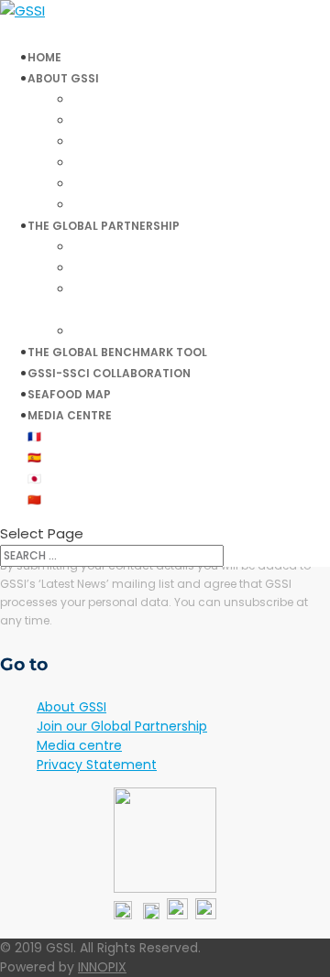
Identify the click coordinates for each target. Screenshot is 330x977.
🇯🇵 (34, 478)
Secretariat (122, 162)
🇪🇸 (34, 457)
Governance (123, 141)
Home (44, 57)
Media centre (70, 415)
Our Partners (125, 268)
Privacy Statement (97, 764)
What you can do (139, 120)
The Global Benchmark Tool (117, 352)
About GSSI (71, 707)
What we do (122, 99)
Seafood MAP (69, 394)
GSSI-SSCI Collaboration (109, 373)
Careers (109, 183)
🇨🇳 (34, 499)
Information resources (156, 204)
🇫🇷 (34, 436)
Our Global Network (148, 247)
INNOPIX (102, 967)
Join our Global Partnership (170, 331)
